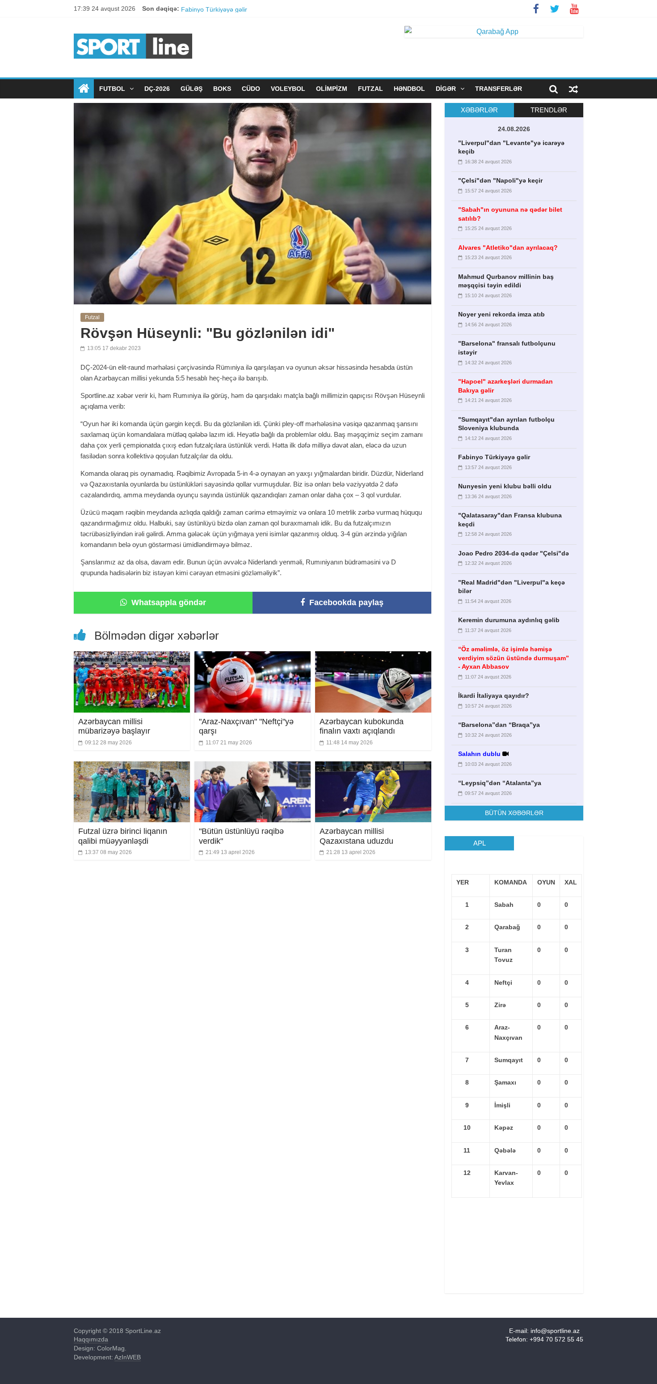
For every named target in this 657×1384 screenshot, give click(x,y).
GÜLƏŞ (191, 88)
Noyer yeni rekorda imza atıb (501, 314)
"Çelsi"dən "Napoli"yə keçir (500, 180)
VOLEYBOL (288, 88)
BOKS (222, 88)
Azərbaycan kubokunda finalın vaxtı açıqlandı (362, 726)
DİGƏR (447, 88)
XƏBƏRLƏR (479, 110)
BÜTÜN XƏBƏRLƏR (514, 812)
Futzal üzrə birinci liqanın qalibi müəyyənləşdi (122, 836)
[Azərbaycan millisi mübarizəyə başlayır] (132, 657)
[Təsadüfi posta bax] (573, 88)
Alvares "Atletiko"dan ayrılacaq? (508, 247)
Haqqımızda (91, 1339)
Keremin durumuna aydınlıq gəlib (509, 620)
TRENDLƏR (549, 110)
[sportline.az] (133, 31)
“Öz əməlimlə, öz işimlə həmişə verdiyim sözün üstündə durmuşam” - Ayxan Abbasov (513, 657)
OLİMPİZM (331, 88)
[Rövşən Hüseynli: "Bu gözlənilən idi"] (252, 108)
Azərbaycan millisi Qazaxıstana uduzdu (356, 836)
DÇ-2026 (157, 88)
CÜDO (251, 88)
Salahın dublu (479, 753)
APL (479, 843)
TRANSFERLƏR (498, 88)
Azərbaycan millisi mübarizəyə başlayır (114, 726)
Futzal (370, 88)
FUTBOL (113, 88)
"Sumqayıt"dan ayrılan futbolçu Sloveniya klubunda (253, 8)
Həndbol (409, 88)
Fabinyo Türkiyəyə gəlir (494, 457)
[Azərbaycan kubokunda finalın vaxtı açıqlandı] (373, 657)
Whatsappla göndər (167, 602)
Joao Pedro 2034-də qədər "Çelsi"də (513, 553)
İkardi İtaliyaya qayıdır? (493, 695)
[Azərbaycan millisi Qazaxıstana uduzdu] (373, 767)
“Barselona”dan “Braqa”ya (499, 724)
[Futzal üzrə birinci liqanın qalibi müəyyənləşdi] (132, 767)
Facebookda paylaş (345, 602)
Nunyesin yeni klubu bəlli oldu (505, 486)
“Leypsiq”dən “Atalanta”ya (499, 782)
